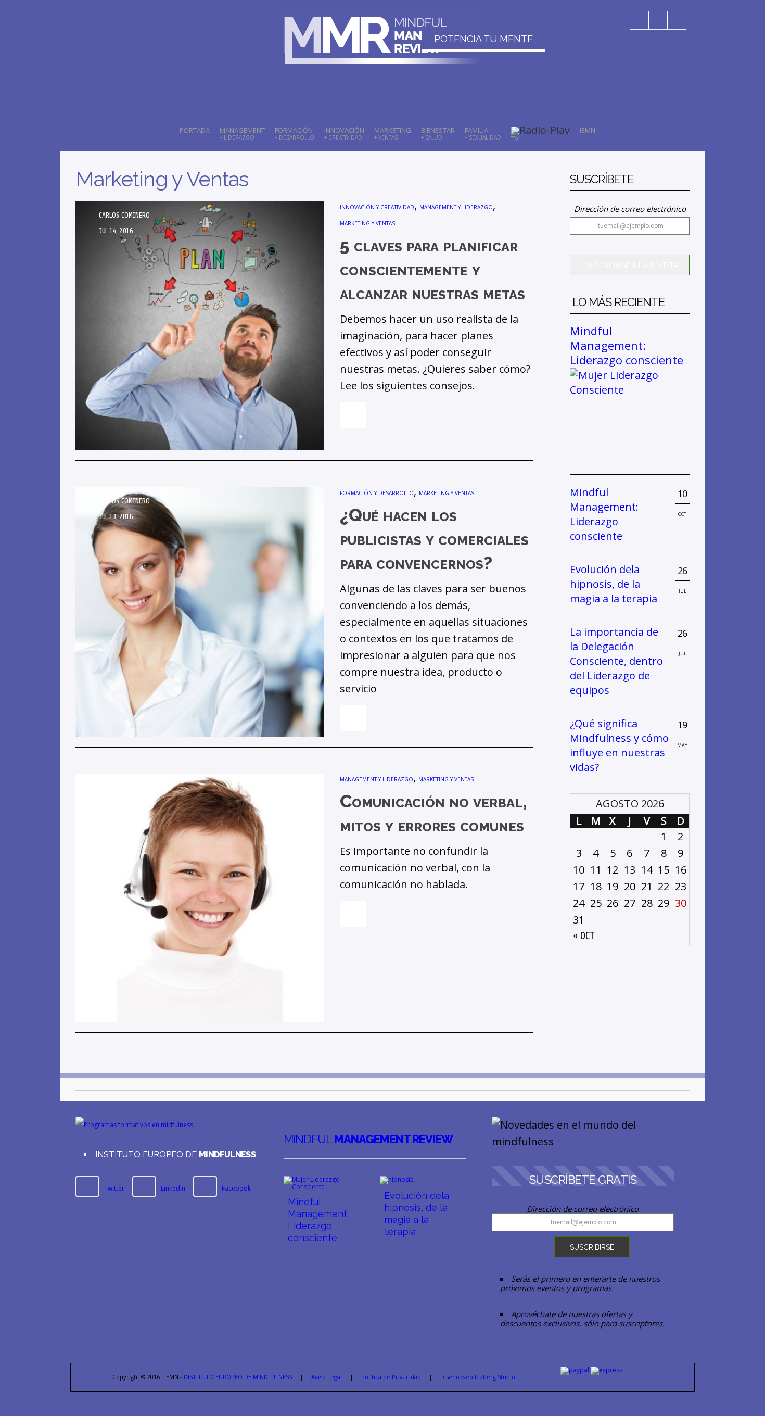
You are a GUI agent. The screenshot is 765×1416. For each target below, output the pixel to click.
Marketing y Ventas (367, 223)
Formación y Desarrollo (377, 493)
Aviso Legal (326, 1377)
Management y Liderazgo (456, 207)
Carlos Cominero (124, 215)
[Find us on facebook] (639, 20)
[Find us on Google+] (677, 20)
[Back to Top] (744, 1395)
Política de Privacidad (391, 1377)
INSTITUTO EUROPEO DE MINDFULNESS (238, 1377)
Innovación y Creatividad (377, 207)
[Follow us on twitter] (658, 20)
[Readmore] (353, 415)
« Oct (584, 936)
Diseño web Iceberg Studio (477, 1377)
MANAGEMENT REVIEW (368, 1139)
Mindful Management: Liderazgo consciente (626, 345)
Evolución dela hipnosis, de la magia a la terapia (613, 583)
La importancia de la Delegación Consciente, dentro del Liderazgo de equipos (616, 661)
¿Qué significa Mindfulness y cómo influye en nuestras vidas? (619, 745)
